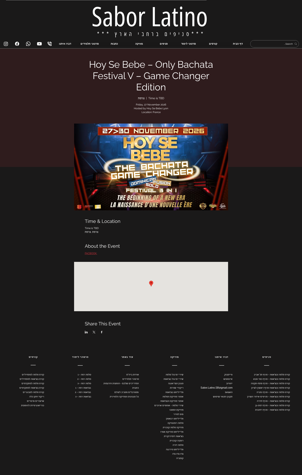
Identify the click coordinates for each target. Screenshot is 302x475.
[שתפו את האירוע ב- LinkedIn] (86, 332)
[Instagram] (6, 44)
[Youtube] (39, 44)
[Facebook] (17, 44)
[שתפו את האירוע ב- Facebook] (101, 332)
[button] (30, 375)
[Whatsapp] (28, 44)
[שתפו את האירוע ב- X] (93, 332)
